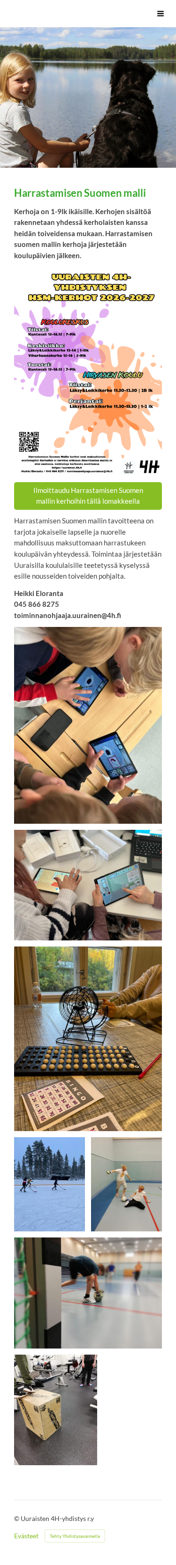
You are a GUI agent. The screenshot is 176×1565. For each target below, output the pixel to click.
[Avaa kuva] (88, 725)
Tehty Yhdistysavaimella (75, 1536)
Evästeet (26, 1536)
